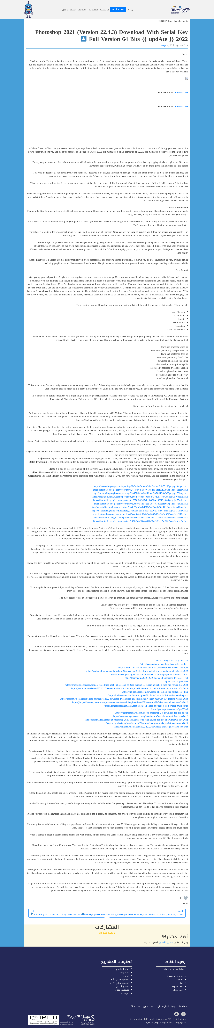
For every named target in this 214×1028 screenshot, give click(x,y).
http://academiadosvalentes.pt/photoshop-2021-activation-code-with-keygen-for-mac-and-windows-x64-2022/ (136, 719)
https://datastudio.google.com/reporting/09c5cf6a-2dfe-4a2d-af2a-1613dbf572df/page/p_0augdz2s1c (141, 486)
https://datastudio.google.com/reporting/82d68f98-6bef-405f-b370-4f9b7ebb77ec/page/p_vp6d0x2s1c (140, 496)
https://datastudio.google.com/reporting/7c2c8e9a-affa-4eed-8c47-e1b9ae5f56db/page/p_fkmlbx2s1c (141, 503)
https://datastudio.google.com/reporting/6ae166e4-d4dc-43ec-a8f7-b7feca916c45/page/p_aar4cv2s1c (140, 517)
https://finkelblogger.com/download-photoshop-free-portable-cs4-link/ (155, 692)
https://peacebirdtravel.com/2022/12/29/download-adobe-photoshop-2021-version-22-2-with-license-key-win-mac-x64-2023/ (129, 688)
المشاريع (93, 9)
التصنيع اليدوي (122, 986)
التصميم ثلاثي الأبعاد (119, 980)
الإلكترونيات (124, 973)
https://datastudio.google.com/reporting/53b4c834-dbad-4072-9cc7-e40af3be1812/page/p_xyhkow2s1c (139, 507)
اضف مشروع (118, 9)
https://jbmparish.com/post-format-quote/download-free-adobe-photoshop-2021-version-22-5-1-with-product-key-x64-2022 (130, 702)
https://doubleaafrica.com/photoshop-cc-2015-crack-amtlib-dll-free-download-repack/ (148, 695)
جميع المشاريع (122, 969)
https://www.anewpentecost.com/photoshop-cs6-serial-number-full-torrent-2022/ (150, 716)
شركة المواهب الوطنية (155, 1023)
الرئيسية (104, 9)
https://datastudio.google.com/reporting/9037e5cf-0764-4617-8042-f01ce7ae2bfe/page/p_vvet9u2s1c (140, 521)
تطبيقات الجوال (122, 990)
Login (164, 969)
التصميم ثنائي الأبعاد (119, 983)
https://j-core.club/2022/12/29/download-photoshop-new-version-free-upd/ (153, 667)
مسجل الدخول (166, 942)
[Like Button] (185, 898)
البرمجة (126, 976)
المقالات (82, 9)
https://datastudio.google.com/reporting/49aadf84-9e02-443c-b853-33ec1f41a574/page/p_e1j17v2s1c (140, 514)
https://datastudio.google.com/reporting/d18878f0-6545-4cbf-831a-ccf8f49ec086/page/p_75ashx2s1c (140, 500)
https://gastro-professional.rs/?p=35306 (169, 709)
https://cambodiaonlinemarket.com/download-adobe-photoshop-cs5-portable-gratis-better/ (146, 706)
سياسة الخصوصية (175, 976)
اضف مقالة (178, 990)
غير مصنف (124, 993)
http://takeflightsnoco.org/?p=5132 (171, 660)
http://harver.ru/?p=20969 (176, 681)
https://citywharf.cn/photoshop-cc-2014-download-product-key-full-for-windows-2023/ (147, 723)
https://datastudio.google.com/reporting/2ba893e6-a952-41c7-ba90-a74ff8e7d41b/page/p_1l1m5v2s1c (140, 510)
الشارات (179, 980)
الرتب (181, 983)
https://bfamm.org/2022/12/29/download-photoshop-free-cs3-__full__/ (155, 678)
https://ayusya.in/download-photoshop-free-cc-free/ (164, 664)
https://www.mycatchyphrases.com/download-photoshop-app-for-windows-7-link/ (149, 674)
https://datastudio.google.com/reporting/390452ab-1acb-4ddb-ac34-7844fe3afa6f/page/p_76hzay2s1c (140, 493)
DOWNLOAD (181, 92)
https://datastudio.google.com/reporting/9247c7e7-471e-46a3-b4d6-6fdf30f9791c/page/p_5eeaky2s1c (140, 490)
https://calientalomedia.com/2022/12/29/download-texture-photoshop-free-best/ (151, 726)
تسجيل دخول (69, 9)
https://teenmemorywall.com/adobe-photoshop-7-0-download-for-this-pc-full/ (151, 712)
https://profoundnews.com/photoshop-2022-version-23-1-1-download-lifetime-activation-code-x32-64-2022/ (137, 671)
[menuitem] (130, 10)
